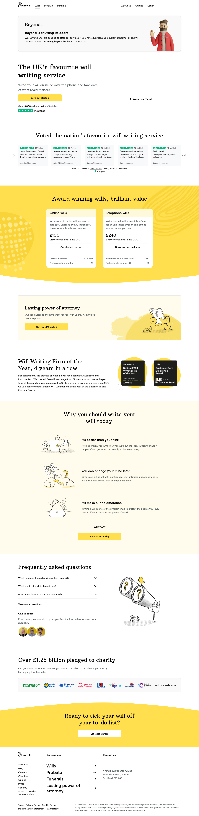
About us (126, 5)
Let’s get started (40, 98)
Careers (22, 772)
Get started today (99, 536)
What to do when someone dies (27, 793)
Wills (37, 5)
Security (22, 787)
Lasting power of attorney (63, 788)
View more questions (30, 604)
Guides (139, 5)
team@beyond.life (56, 41)
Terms (21, 805)
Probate (48, 5)
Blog (20, 768)
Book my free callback (127, 247)
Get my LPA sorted (46, 327)
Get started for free (71, 247)
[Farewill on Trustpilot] (31, 110)
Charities (23, 776)
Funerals (61, 5)
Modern (31, 808)
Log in (150, 5)
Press (21, 783)
